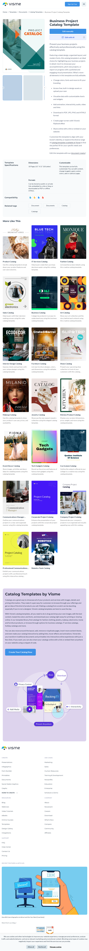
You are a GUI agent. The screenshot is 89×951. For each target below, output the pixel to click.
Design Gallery (7, 828)
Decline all (42, 947)
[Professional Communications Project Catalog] (16, 548)
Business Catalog (38, 313)
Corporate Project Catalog (42, 517)
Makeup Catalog (9, 415)
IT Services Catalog (39, 261)
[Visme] (12, 4)
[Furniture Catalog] (44, 344)
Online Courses (7, 820)
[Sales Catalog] (16, 293)
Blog (3, 802)
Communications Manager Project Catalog (13, 517)
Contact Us (6, 851)
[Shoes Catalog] (73, 344)
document (35, 206)
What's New (49, 820)
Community (49, 828)
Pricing (4, 856)
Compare (48, 824)
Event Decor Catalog (11, 466)
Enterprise (48, 788)
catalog (64, 206)
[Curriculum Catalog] (73, 446)
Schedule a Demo (51, 793)
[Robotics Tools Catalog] (44, 548)
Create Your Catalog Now (20, 652)
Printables (6, 775)
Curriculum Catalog (68, 466)
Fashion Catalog (66, 261)
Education (48, 784)
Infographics (6, 767)
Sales (46, 767)
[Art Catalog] (73, 293)
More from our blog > (9, 923)
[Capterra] (41, 927)
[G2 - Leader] (49, 927)
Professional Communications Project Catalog (15, 568)
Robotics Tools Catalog (41, 568)
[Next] (34, 46)
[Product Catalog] (16, 242)
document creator (78, 153)
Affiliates (47, 833)
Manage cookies (55, 947)
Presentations (7, 762)
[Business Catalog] (44, 293)
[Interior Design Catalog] (16, 344)
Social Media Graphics (10, 784)
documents (50, 206)
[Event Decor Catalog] (16, 446)
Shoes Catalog (66, 364)
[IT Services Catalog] (44, 242)
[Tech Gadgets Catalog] (44, 446)
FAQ (3, 843)
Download (48, 815)
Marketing (48, 762)
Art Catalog (65, 313)
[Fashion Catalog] (73, 242)
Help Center (6, 847)
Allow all (31, 947)
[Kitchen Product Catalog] (73, 395)
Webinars (5, 807)
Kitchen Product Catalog (70, 415)
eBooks (4, 815)
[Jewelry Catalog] (44, 395)
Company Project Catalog (70, 517)
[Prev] (13, 46)
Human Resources (51, 771)
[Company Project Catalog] (73, 497)
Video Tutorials (7, 811)
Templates (6, 824)
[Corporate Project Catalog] (44, 497)
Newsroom (48, 807)
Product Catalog (9, 261)
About (46, 802)
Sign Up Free (72, 4)
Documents (6, 780)
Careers (47, 811)
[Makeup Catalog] (16, 395)
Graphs (4, 788)
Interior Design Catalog (12, 364)
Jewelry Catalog (38, 415)
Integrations (6, 833)
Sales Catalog (8, 313)
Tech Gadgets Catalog (40, 466)
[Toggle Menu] (84, 4)
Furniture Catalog (39, 364)
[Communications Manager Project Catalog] (16, 497)
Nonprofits (48, 780)
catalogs (34, 211)
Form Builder (7, 771)
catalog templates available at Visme (66, 142)
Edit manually (67, 31)
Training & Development (53, 775)
